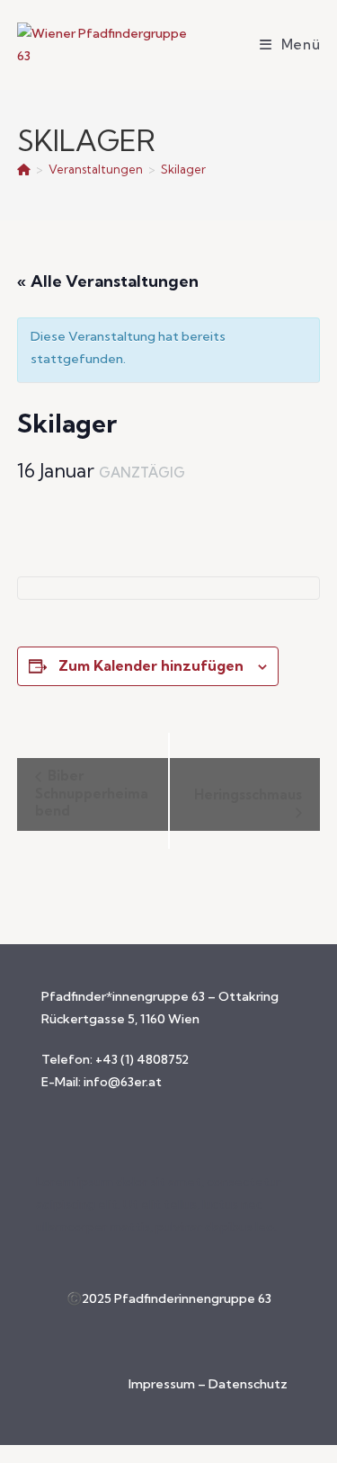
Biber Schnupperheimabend (91, 793)
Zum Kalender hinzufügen (151, 665)
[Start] (24, 169)
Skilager (183, 169)
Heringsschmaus (248, 794)
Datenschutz (248, 1384)
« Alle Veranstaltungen (108, 281)
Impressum (163, 1384)
